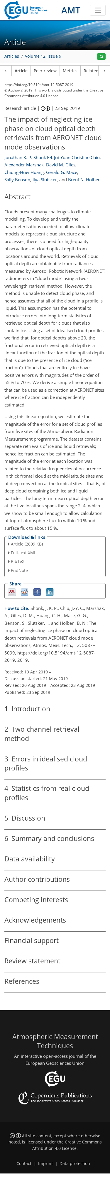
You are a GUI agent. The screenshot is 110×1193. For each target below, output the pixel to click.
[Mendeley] (12, 591)
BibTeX (17, 561)
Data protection (75, 1163)
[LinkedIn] (50, 591)
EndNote (19, 570)
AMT (70, 10)
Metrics (70, 70)
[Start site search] (101, 56)
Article (21, 70)
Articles (11, 56)
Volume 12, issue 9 (43, 56)
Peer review (45, 70)
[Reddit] (24, 591)
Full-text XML (23, 552)
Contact (23, 1163)
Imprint (45, 1163)
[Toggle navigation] (98, 10)
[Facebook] (37, 591)
